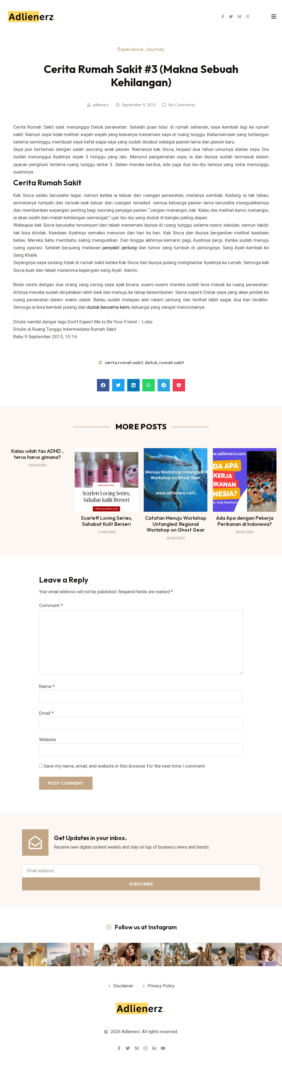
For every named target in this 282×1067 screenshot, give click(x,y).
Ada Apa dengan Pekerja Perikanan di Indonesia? (244, 521)
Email (46, 713)
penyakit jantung (119, 247)
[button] (103, 385)
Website (47, 739)
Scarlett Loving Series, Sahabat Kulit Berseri (106, 521)
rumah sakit (171, 362)
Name (47, 686)
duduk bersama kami (108, 307)
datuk (151, 362)
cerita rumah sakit (124, 362)
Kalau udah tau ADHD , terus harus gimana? (37, 454)
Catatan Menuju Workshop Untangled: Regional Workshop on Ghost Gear (175, 524)
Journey (155, 49)
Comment (51, 605)
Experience (130, 49)
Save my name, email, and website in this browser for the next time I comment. (125, 766)
